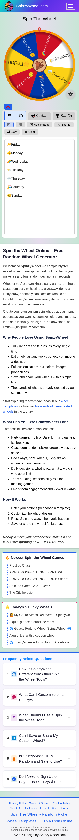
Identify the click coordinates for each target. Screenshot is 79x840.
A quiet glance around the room (31, 622)
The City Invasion (21, 592)
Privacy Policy (18, 803)
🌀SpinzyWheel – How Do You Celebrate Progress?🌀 (41, 642)
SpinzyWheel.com (32, 6)
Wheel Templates (21, 821)
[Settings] (70, 94)
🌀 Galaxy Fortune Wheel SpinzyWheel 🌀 (40, 628)
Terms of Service (39, 803)
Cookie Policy (61, 803)
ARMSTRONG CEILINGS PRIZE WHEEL (39, 572)
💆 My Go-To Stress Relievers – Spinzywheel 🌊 (41, 615)
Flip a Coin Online (57, 821)
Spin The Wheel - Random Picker (40, 814)
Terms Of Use (48, 808)
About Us (15, 808)
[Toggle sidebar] (8, 107)
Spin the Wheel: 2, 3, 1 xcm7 (29, 586)
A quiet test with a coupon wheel (32, 635)
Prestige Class (19, 565)
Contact (64, 808)
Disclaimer (30, 808)
